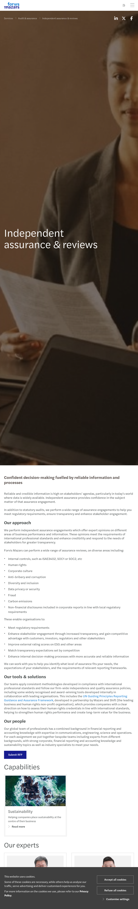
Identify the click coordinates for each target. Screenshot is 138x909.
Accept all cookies (115, 879)
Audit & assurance (27, 18)
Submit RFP (15, 754)
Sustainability (20, 811)
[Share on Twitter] (123, 18)
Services (8, 18)
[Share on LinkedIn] (115, 18)
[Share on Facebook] (131, 18)
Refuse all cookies (115, 890)
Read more (18, 826)
